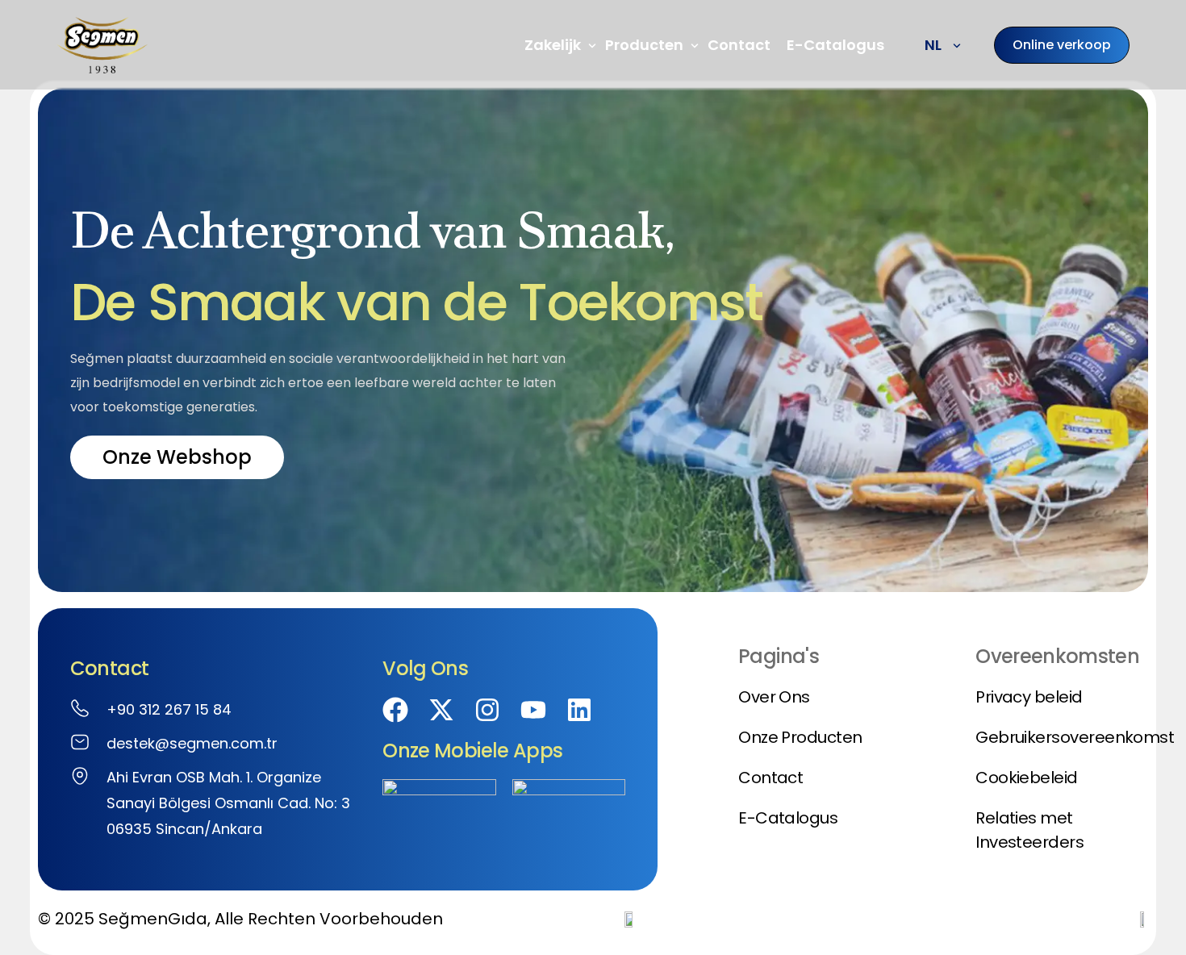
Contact (770, 777)
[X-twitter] (441, 710)
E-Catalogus (787, 818)
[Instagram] (487, 710)
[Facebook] (395, 710)
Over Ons (774, 697)
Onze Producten (800, 737)
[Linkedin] (579, 710)
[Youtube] (533, 710)
